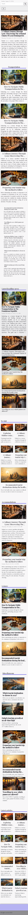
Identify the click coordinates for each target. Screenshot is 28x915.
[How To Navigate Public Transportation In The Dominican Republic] (14, 77)
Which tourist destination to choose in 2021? (14, 251)
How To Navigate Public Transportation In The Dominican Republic (14, 88)
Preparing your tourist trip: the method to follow (14, 188)
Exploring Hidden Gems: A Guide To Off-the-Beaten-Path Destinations (14, 237)
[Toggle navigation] (3, 8)
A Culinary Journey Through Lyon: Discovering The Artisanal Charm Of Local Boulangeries (13, 33)
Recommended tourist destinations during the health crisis (13, 208)
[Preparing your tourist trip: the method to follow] (14, 178)
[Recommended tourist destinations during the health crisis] (14, 382)
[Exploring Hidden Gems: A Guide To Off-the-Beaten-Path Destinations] (7, 427)
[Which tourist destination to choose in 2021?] (13, 684)
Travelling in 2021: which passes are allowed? (14, 222)
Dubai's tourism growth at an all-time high (14, 265)
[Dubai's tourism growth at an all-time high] (13, 709)
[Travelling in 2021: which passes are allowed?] (14, 401)
